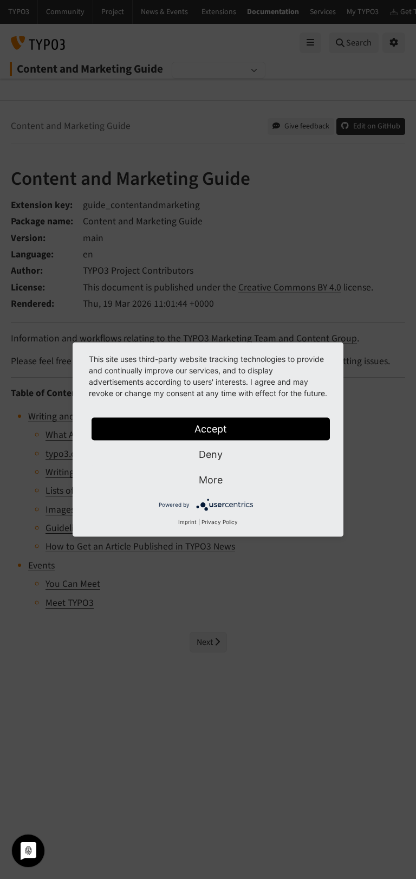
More (211, 480)
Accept (210, 429)
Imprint (187, 522)
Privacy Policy (220, 522)
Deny (211, 454)
